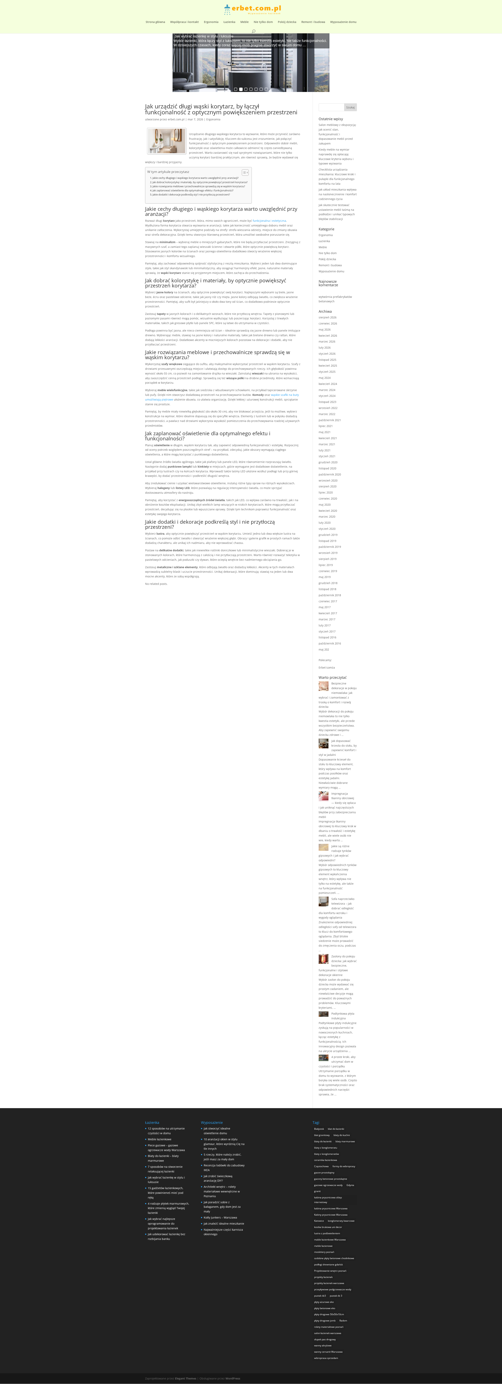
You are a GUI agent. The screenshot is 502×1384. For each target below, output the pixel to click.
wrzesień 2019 (328, 553)
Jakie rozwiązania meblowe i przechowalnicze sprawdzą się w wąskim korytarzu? (199, 186)
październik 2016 (330, 643)
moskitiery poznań (324, 1252)
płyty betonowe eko (324, 1308)
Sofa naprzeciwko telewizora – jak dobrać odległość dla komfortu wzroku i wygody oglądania (336, 908)
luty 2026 (325, 347)
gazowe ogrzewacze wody (328, 1185)
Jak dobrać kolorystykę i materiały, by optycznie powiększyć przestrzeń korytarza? (200, 182)
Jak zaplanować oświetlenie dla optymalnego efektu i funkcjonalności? (193, 190)
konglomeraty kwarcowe (341, 1220)
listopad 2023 (327, 402)
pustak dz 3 (336, 1295)
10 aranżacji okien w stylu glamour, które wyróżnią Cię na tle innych (224, 1143)
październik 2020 (330, 474)
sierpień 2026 (327, 317)
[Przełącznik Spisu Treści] (243, 172)
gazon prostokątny (324, 1172)
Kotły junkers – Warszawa (220, 1217)
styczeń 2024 (327, 396)
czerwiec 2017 (328, 601)
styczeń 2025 (327, 371)
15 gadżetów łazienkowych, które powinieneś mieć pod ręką (165, 1192)
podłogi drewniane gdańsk (328, 1264)
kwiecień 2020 (328, 511)
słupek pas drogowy (325, 1339)
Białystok (319, 1128)
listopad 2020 (327, 468)
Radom (343, 1320)
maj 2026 (325, 329)
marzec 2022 (327, 414)
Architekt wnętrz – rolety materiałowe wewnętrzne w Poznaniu (222, 1191)
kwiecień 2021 (328, 438)
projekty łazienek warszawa (329, 1283)
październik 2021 (330, 420)
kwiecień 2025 (328, 365)
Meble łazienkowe (159, 1139)
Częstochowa (321, 1166)
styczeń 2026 (327, 353)
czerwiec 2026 (328, 323)
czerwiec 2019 (328, 571)
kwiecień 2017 (328, 613)
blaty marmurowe (345, 1141)
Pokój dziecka (287, 22)
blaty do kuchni (342, 1135)
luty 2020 (325, 522)
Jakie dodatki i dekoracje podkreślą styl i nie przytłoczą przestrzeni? (191, 194)
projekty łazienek (323, 1277)
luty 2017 (325, 625)
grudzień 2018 (328, 583)
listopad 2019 (327, 541)
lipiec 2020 (326, 492)
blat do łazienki (336, 1128)
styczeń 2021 (327, 456)
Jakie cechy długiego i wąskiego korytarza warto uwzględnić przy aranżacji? (196, 178)
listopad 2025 (327, 360)
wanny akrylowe (323, 1345)
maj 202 (324, 649)
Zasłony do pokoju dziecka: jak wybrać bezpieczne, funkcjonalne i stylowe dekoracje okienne (338, 965)
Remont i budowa (313, 22)
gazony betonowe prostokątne (330, 1178)
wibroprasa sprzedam (326, 1358)
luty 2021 (325, 450)
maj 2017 (325, 607)
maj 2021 (325, 432)
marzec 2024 (327, 390)
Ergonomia (211, 22)
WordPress (233, 1378)
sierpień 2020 (327, 486)
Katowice (319, 1220)
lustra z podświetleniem (327, 1233)
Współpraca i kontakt (184, 22)
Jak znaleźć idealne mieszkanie (224, 1223)
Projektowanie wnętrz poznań (330, 1270)
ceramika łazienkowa (325, 1160)
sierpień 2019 (327, 559)
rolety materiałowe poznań (328, 1327)
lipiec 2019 (326, 565)
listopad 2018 (327, 589)
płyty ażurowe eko (324, 1302)
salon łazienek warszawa (327, 1333)
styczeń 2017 (327, 631)
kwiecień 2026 (328, 335)
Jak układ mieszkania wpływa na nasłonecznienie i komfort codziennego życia (338, 194)
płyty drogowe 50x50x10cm (329, 1314)
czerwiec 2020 (328, 498)
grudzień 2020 (328, 462)
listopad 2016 (327, 637)
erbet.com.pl (176, 119)
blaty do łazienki (323, 1141)
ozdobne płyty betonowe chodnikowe (334, 1258)
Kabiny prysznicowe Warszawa (330, 1214)
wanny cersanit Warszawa (328, 1351)
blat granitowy (322, 1135)
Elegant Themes (185, 1378)
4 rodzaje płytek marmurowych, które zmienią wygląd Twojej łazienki (168, 1208)
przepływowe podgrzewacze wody (332, 1289)
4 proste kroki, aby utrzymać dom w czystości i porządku (337, 1061)
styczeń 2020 (327, 529)
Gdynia (350, 1185)
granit (317, 1191)
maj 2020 (325, 504)
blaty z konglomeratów (326, 1154)
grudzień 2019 (328, 535)
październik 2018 (330, 595)
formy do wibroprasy (344, 1166)
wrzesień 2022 (328, 408)
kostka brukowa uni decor (328, 1227)
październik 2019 (330, 547)
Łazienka (229, 22)
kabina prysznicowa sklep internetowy (328, 1200)
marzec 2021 (327, 444)
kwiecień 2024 (328, 384)
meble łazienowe (323, 1246)
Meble (244, 22)
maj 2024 (325, 378)
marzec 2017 (327, 619)
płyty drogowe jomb (325, 1320)
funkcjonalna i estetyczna (269, 221)
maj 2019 (325, 577)
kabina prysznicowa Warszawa (330, 1208)
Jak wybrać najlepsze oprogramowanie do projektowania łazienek (163, 1223)
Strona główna (155, 22)
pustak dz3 (320, 1295)
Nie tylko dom (263, 22)
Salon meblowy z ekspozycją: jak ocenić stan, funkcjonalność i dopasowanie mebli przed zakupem (337, 134)
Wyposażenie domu (343, 22)
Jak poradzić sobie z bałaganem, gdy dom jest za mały (222, 1206)
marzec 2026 (327, 341)
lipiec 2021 (326, 426)
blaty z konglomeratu (325, 1147)
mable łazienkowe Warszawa (330, 1239)
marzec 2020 (327, 516)
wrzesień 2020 (328, 480)
